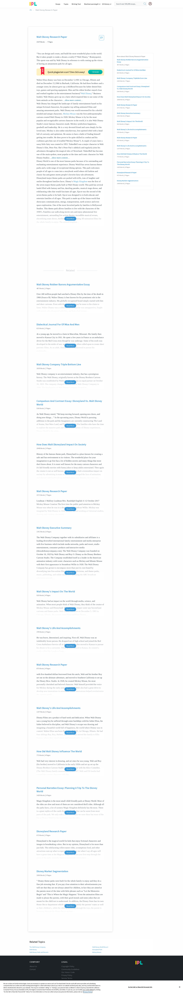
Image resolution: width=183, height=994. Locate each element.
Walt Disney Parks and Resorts (39, 952)
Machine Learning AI (91, 4)
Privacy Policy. (87, 992)
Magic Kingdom (80, 181)
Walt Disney (86, 93)
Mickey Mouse (69, 114)
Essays (58, 4)
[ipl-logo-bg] (34, 3)
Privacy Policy (66, 975)
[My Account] (151, 4)
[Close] (179, 987)
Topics (66, 4)
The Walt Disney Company (38, 947)
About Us (33, 966)
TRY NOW (95, 72)
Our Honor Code (68, 972)
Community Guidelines (70, 969)
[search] (145, 4)
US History (106, 4)
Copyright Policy (67, 966)
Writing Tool (76, 4)
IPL (31, 10)
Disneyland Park (97, 950)
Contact (33, 969)
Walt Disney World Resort (100, 947)
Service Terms (66, 978)
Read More (70, 306)
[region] (91, 987)
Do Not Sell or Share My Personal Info (140, 987)
